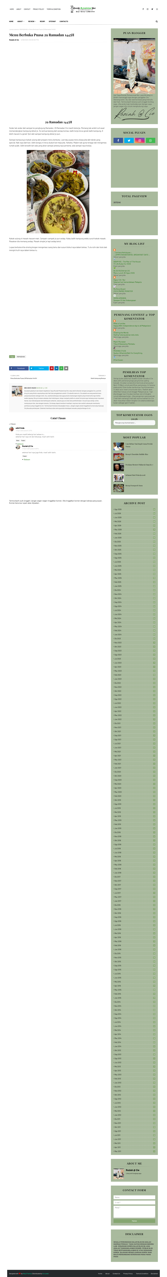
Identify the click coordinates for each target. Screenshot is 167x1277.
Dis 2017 (135, 877)
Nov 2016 (135, 909)
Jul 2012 (135, 1103)
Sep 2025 (135, 554)
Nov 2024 (135, 594)
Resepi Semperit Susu (134, 485)
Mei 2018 (135, 857)
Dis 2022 (135, 683)
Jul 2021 (135, 743)
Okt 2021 (135, 731)
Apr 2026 (135, 525)
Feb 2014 (135, 1042)
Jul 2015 (135, 974)
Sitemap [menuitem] (52, 21)
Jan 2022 (135, 719)
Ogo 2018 (135, 844)
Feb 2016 (135, 945)
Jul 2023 (135, 659)
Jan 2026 (135, 538)
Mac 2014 (135, 1038)
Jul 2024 (135, 610)
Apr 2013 (135, 1071)
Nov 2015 (135, 957)
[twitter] (152, 9)
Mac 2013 (135, 1075)
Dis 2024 (135, 590)
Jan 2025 (135, 586)
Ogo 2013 (134, 1058)
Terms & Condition (54, 9)
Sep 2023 (135, 651)
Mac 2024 (135, 626)
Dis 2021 (135, 723)
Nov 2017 (135, 881)
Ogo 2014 (135, 1018)
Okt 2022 (135, 691)
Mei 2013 (135, 1066)
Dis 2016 (135, 905)
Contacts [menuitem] (64, 21)
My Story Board (119, 289)
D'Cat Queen (118, 360)
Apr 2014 (135, 1034)
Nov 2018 (135, 836)
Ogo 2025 (135, 558)
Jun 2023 (135, 663)
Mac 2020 (135, 792)
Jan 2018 (135, 873)
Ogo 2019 (135, 804)
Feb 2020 (135, 796)
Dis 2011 (135, 1119)
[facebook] (143, 9)
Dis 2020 (135, 772)
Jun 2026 (135, 517)
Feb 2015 (135, 994)
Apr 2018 (135, 861)
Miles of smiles (119, 323)
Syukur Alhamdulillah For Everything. (128, 353)
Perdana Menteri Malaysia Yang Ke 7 (139, 465)
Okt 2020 (135, 776)
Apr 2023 (134, 667)
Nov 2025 (135, 546)
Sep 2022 (135, 695)
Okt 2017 (135, 885)
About (18, 9)
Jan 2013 (135, 1083)
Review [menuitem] (31, 21)
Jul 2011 (135, 1135)
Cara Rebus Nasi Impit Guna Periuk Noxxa (139, 445)
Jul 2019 (134, 808)
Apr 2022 (135, 711)
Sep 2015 (135, 966)
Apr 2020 (135, 788)
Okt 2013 (135, 1050)
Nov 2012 (135, 1091)
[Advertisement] (58, 82)
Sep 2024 (135, 602)
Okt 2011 (135, 1127)
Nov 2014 (135, 1006)
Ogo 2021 (135, 739)
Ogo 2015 (135, 970)
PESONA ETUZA (120, 351)
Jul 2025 (135, 562)
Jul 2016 (135, 925)
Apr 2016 (135, 937)
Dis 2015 (135, 953)
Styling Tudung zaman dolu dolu (126, 335)
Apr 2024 (135, 622)
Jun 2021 (135, 748)
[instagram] (147, 9)
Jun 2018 (135, 853)
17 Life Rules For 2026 (122, 264)
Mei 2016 (135, 933)
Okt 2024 (135, 598)
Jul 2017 (134, 893)
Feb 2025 (135, 582)
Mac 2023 (135, 671)
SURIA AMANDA (120, 298)
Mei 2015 (135, 982)
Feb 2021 (134, 764)
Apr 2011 (134, 1147)
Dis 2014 (135, 1002)
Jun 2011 (135, 1139)
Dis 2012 (135, 1087)
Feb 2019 (135, 824)
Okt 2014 (135, 1010)
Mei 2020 (134, 784)
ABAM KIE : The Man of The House (127, 261)
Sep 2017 (135, 889)
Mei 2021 (135, 752)
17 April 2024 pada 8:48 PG (30, 448)
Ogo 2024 (135, 606)
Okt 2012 (135, 1095)
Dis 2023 (135, 639)
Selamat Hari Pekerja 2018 (135, 475)
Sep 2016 (135, 917)
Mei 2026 (135, 521)
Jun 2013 (135, 1062)
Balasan (20, 444)
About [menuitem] (20, 21)
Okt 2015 (135, 962)
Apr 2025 (135, 574)
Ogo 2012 (135, 1099)
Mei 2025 (135, 570)
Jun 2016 (135, 929)
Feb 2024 (135, 630)
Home (12, 9)
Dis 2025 (135, 542)
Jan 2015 (135, 998)
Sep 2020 (135, 780)
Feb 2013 (135, 1079)
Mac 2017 (135, 897)
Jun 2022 (135, 707)
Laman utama (13, 29)
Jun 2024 (135, 614)
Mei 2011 (135, 1143)
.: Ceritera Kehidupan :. (123, 252)
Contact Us (116, 1273)
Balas (17, 440)
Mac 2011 (134, 1151)
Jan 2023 (135, 679)
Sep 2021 (135, 735)
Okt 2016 (135, 913)
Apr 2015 (135, 986)
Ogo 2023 (135, 655)
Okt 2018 (134, 840)
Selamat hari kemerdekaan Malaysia (128, 282)
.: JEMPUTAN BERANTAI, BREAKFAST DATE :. (132, 255)
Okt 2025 (135, 550)
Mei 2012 (134, 1111)
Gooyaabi (45, 1273)
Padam (23, 440)
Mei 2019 (134, 812)
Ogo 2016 (135, 921)
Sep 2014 (135, 1014)
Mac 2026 (135, 530)
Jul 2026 (135, 513)
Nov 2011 (135, 1123)
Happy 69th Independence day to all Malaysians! (132, 326)
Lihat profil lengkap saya (133, 1173)
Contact (27, 9)
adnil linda (20, 428)
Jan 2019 (135, 828)
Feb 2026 (135, 534)
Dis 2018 (134, 832)
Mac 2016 (135, 941)
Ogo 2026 (135, 509)
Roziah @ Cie (14, 40)
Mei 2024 (135, 618)
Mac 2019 (135, 820)
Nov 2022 (135, 687)
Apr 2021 (134, 756)
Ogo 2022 (135, 699)
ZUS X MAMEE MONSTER (123, 291)
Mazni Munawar (120, 342)
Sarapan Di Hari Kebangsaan (125, 300)
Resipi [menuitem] (42, 21)
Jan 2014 (135, 1046)
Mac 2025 (135, 578)
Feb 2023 (135, 675)
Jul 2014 (135, 1022)
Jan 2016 (135, 949)
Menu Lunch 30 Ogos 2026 (124, 273)
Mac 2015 (135, 990)
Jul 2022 (135, 703)
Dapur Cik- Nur (119, 280)
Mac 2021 (135, 760)
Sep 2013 (135, 1054)
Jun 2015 (135, 978)
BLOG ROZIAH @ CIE (122, 271)
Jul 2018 (135, 848)
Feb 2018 (135, 869)
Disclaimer (154, 1273)
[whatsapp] (156, 9)
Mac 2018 (135, 865)
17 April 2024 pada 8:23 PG (24, 430)
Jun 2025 (135, 566)
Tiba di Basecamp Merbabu (124, 344)
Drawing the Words (121, 332)
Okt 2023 (135, 647)
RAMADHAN (24, 29)
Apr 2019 (135, 816)
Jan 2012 (135, 1115)
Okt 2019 (134, 800)
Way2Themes (27, 1273)
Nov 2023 (135, 643)
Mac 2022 (135, 715)
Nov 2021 (135, 727)
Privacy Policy (38, 9)
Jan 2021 (135, 768)
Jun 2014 (135, 1026)
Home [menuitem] (11, 21)
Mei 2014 (135, 1030)
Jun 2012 (135, 1107)
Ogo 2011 (135, 1131)
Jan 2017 (134, 901)
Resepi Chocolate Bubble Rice (137, 454)
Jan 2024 (135, 634)
